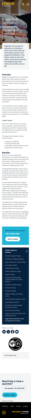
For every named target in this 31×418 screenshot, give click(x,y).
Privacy (18, 406)
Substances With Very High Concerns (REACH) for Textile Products (13, 279)
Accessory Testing (10, 291)
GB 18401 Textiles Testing (13, 285)
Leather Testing (9, 274)
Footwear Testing (10, 288)
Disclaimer (5, 406)
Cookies (25, 406)
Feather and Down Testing (13, 271)
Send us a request (12, 239)
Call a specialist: (14, 388)
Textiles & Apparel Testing (13, 256)
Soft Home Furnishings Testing (14, 259)
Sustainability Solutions (12, 302)
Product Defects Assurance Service (15, 299)
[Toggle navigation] (23, 4)
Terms (12, 406)
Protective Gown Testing (12, 310)
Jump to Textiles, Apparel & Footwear (13, 14)
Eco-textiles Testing (11, 265)
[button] (26, 251)
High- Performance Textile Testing (15, 262)
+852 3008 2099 (12, 234)
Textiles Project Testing (12, 268)
